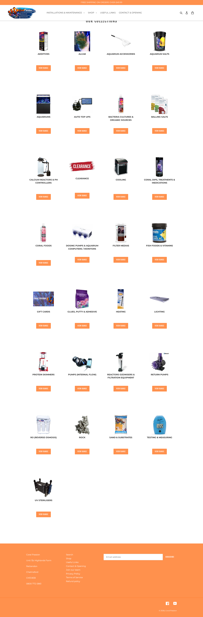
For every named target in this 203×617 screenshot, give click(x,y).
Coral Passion (171, 611)
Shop (68, 558)
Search (69, 554)
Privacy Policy (73, 573)
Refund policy (73, 581)
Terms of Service (74, 577)
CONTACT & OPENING (130, 12)
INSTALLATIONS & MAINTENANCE (66, 12)
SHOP (93, 12)
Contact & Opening (76, 566)
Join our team (73, 569)
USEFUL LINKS (108, 12)
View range (43, 68)
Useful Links (72, 562)
